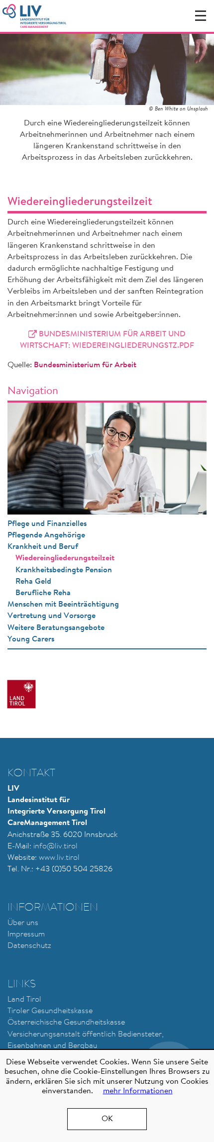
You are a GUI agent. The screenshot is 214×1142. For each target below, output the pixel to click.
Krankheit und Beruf (42, 547)
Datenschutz (29, 946)
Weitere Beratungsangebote (56, 628)
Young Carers (30, 639)
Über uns (22, 923)
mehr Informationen (138, 1091)
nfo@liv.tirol (56, 846)
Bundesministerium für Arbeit (85, 365)
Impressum (26, 934)
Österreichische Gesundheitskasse (66, 1023)
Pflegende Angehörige (46, 535)
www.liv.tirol (59, 858)
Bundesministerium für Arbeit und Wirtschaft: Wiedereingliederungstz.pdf (107, 340)
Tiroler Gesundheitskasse (50, 1011)
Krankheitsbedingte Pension (63, 570)
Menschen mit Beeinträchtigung (63, 605)
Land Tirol (24, 1000)
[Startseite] (34, 16)
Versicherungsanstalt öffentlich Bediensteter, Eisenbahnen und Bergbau (85, 1040)
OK (107, 1119)
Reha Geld (33, 582)
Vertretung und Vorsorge (51, 616)
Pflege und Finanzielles (47, 524)
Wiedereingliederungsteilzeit (64, 558)
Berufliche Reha (43, 593)
